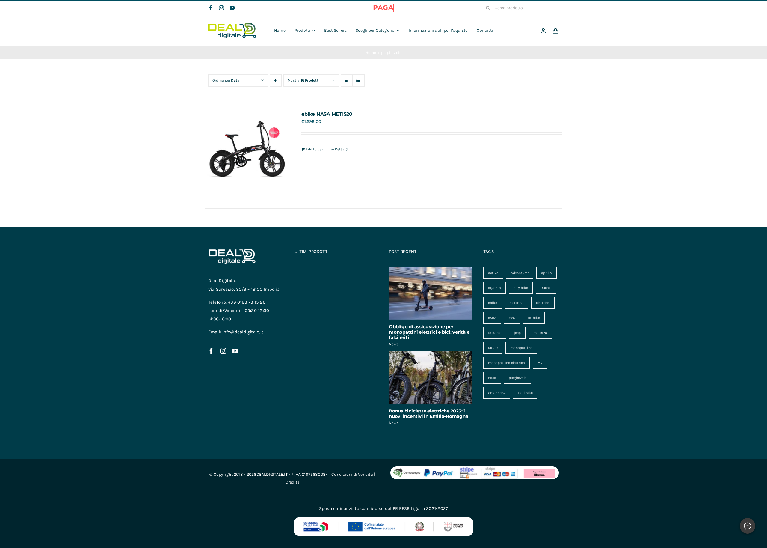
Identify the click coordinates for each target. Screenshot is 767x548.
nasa (492, 378)
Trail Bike (525, 393)
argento (494, 288)
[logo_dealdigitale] (232, 25)
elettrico (543, 303)
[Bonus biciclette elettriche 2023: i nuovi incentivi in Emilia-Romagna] (430, 377)
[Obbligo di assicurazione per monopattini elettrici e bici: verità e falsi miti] (430, 293)
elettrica (516, 303)
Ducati (546, 288)
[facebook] (210, 7)
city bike (521, 288)
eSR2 (492, 318)
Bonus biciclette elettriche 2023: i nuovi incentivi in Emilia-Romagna (428, 413)
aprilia (546, 273)
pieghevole (517, 378)
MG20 (493, 348)
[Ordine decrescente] (276, 80)
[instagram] (221, 7)
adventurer (520, 273)
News (394, 344)
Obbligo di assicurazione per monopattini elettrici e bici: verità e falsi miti (429, 332)
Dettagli (342, 149)
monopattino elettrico (506, 363)
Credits (293, 482)
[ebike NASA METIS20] (246, 152)
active (493, 273)
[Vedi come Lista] (358, 80)
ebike (492, 303)
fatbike (534, 318)
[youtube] (232, 7)
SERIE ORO (496, 393)
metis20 (540, 333)
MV (540, 363)
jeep (517, 333)
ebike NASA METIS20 (326, 114)
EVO (512, 318)
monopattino (521, 348)
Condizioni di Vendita (352, 474)
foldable (494, 333)
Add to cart (315, 149)
